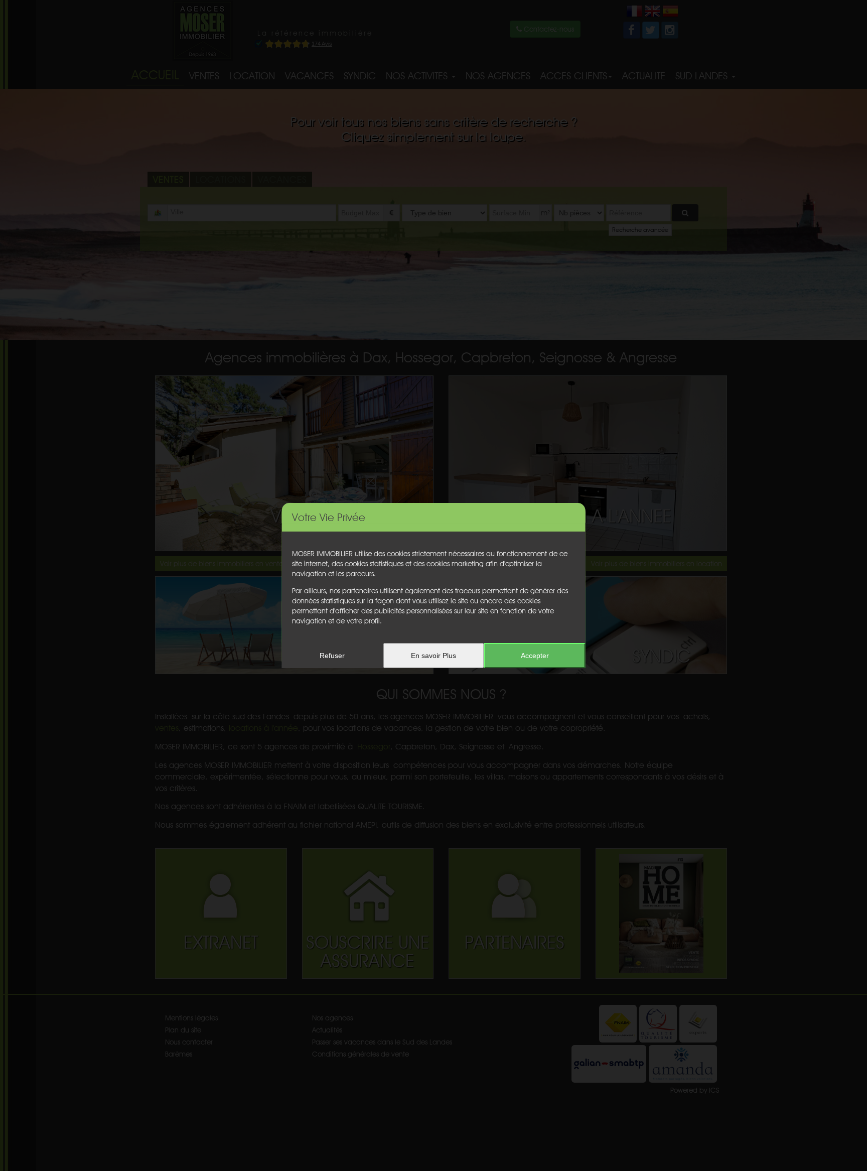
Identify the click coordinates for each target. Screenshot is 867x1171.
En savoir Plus (433, 656)
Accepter (535, 656)
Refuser (332, 656)
